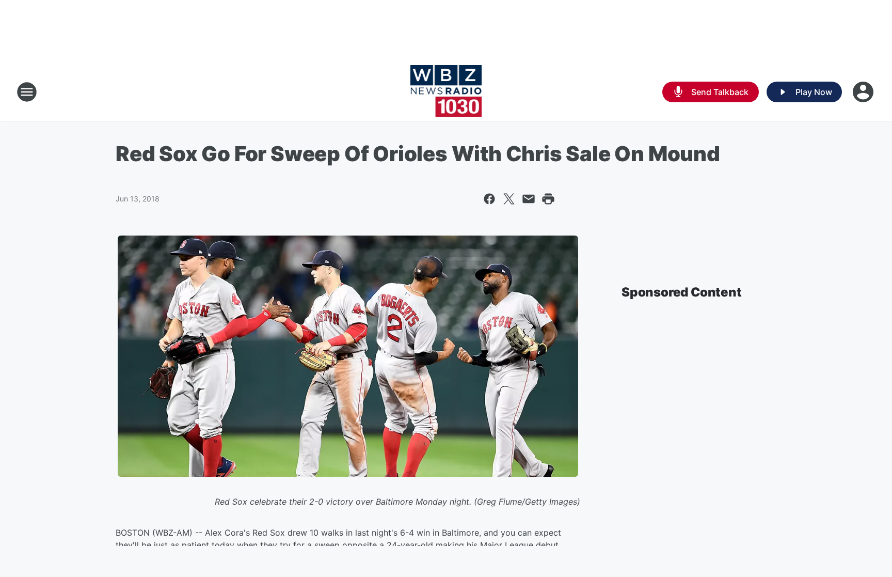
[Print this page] (548, 199)
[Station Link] (446, 92)
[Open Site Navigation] (27, 92)
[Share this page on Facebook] (489, 199)
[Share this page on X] (509, 199)
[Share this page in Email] (528, 199)
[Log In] (864, 92)
